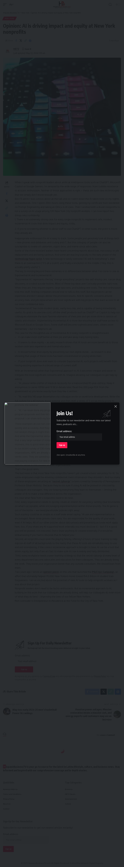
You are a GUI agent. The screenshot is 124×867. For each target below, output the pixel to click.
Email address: (64, 431)
